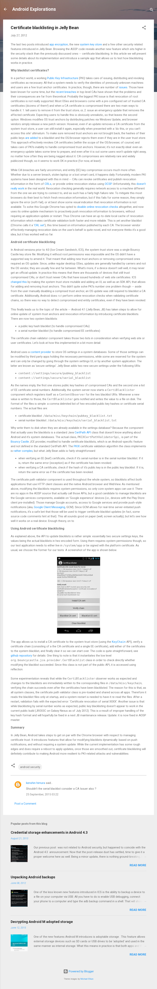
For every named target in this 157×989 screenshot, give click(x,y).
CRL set (39, 225)
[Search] (151, 10)
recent (60, 92)
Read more (138, 865)
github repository (21, 655)
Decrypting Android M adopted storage (42, 922)
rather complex (23, 451)
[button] (144, 28)
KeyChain (119, 642)
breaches (70, 92)
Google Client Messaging (49, 507)
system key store (91, 44)
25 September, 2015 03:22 (42, 794)
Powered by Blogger (81, 971)
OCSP (108, 184)
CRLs (48, 184)
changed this (19, 282)
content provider (40, 352)
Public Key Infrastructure (62, 78)
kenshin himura (35, 783)
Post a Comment (25, 803)
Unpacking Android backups (33, 877)
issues (123, 87)
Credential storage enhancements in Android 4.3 (49, 832)
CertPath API (83, 432)
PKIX (77, 446)
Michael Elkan (86, 979)
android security (30, 767)
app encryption (58, 44)
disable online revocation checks (97, 207)
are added (31, 138)
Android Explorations (34, 9)
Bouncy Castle (20, 441)
